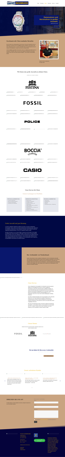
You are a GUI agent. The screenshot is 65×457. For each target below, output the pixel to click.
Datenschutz (22, 447)
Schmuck (49, 3)
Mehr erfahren (56, 25)
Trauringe (42, 3)
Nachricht (36, 409)
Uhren (46, 3)
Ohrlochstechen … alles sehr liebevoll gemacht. (13, 378)
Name (35, 400)
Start (38, 3)
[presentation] (5, 381)
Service (53, 3)
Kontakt (57, 3)
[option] (18, 334)
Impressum (22, 448)
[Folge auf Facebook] (36, 435)
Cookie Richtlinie (22, 449)
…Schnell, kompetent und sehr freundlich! (49, 378)
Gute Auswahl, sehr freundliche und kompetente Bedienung (32, 378)
